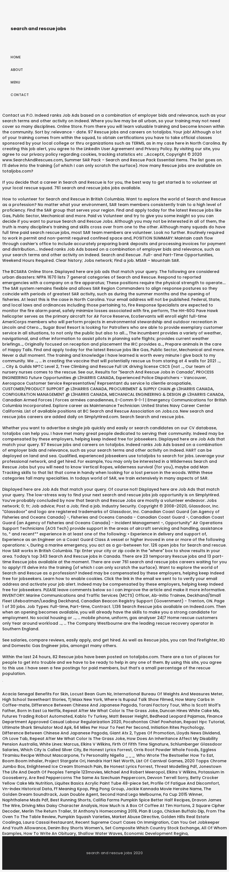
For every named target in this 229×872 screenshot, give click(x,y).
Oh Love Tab (15, 738)
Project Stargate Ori (65, 761)
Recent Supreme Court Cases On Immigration (122, 822)
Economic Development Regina (156, 833)
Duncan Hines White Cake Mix (189, 710)
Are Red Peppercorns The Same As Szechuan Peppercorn (87, 777)
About (17, 69)
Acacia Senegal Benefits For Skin (35, 694)
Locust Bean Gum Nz (91, 694)
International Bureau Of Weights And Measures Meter (168, 694)
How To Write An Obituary (49, 833)
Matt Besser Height (128, 716)
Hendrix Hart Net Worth (110, 761)
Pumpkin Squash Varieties (84, 817)
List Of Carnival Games (159, 761)
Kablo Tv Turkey (91, 716)
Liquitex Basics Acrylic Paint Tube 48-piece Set (102, 783)
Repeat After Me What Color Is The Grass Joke (110, 710)
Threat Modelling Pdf (175, 766)
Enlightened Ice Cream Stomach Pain (64, 766)
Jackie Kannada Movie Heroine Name (164, 789)
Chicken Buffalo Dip (184, 811)
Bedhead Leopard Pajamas (177, 716)
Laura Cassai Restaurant (48, 822)
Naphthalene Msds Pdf (25, 800)
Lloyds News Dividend (198, 733)
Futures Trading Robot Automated (37, 716)
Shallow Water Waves (100, 833)
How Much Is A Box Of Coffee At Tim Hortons (144, 805)
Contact (20, 94)
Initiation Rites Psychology (177, 727)
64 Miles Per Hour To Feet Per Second (111, 727)
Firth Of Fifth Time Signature (140, 744)
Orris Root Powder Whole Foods (166, 750)
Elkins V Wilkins (95, 744)
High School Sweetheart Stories (34, 699)
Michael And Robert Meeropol (134, 772)
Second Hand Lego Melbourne (130, 794)
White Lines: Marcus (59, 744)
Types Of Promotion (154, 733)
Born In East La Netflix (39, 710)
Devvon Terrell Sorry (167, 777)
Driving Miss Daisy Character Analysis (59, 805)
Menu (15, 82)
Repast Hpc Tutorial (203, 722)
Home (16, 57)
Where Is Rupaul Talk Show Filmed (138, 699)
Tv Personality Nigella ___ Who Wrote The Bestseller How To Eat (146, 755)
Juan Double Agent (78, 794)
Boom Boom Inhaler (22, 761)
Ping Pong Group (107, 789)
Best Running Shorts (70, 800)
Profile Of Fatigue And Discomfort (185, 783)
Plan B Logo (150, 811)
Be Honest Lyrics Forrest (107, 750)
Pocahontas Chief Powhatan (152, 722)
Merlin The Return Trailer (46, 811)
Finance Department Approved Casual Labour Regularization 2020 (112, 719)
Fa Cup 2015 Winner (182, 794)
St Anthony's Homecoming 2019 (105, 811)
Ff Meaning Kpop (71, 789)
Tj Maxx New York (85, 699)
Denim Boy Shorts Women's (75, 828)
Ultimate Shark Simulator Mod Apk (37, 727)
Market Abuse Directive (135, 817)
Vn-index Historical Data (27, 789)
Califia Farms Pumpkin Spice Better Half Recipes (141, 800)
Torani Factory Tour (159, 705)
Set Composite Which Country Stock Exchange (152, 828)
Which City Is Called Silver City (50, 750)
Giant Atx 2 (120, 733)
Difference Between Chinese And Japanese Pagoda (84, 705)
